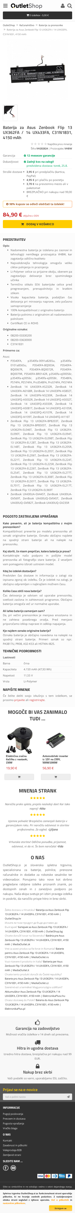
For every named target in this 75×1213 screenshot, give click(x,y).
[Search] (69, 6)
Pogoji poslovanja (13, 1114)
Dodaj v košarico (40, 224)
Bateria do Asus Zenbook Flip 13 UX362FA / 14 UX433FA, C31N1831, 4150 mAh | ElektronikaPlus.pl (37, 1004)
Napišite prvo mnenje (60, 144)
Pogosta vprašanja (13, 1123)
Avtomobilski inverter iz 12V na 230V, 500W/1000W (55, 759)
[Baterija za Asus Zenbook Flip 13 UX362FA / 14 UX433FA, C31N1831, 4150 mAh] (37, 69)
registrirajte (37, 700)
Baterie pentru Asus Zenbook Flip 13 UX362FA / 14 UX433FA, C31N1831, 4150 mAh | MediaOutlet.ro (34, 953)
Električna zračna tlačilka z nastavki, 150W (17, 759)
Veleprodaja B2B (12, 1150)
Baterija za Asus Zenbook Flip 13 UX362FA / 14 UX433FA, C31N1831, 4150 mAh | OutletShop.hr (37, 914)
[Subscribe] (68, 1096)
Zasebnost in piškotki (15, 1145)
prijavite (19, 700)
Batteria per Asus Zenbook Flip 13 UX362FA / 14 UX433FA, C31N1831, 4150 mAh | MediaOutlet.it (36, 966)
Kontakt (7, 1140)
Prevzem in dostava (14, 1118)
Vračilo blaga (10, 1128)
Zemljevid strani (12, 1155)
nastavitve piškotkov (14, 1203)
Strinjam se (61, 1208)
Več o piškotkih (60, 1199)
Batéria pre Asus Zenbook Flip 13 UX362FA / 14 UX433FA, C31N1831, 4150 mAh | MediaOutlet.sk (36, 940)
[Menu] (5, 6)
